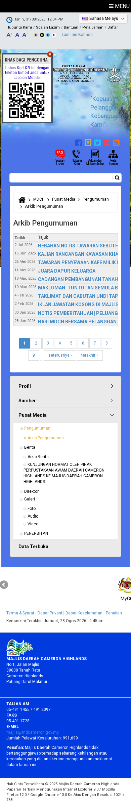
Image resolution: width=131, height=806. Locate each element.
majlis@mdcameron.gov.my (32, 732)
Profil (24, 386)
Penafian (114, 613)
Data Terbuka (33, 546)
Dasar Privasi (50, 613)
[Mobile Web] (89, 141)
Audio (33, 516)
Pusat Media (63, 199)
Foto (32, 508)
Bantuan (71, 27)
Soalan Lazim (48, 27)
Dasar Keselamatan (84, 613)
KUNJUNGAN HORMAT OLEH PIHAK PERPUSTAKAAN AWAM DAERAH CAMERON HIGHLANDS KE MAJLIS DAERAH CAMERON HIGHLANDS (64, 473)
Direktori (32, 491)
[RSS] (117, 141)
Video (33, 524)
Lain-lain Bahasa (77, 34)
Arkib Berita (38, 456)
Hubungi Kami (19, 27)
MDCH (39, 199)
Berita (29, 447)
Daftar (112, 27)
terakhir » (89, 355)
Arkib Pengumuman (46, 438)
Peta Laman (92, 27)
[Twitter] (98, 141)
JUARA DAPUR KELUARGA (66, 271)
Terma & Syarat (20, 613)
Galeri (29, 499)
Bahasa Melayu (103, 18)
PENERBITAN (36, 533)
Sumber (27, 400)
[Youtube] (107, 141)
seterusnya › (60, 355)
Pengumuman (96, 199)
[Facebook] (79, 141)
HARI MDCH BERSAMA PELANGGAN (77, 321)
